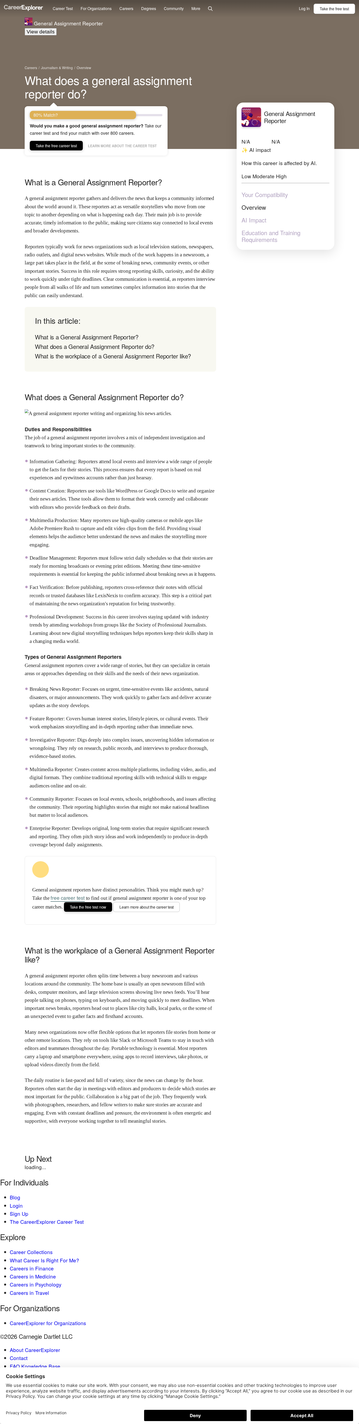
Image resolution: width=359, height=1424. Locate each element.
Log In (304, 8)
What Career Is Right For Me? (44, 1260)
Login (16, 1205)
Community (174, 8)
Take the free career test (56, 145)
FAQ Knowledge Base (35, 1366)
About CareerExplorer (35, 1349)
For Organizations (96, 8)
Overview (254, 207)
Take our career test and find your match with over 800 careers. (95, 129)
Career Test (63, 8)
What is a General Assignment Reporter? (86, 337)
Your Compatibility (265, 194)
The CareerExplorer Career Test (47, 1221)
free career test (68, 897)
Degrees (148, 8)
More (195, 8)
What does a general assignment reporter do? (108, 86)
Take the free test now (88, 907)
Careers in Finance (32, 1268)
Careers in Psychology (35, 1284)
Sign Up (19, 1213)
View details (41, 31)
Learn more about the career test (122, 145)
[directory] (120, 339)
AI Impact (254, 219)
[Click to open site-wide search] (210, 9)
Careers (126, 8)
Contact (19, 1357)
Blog (15, 1197)
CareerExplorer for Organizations (48, 1323)
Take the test (334, 8)
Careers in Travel (29, 1292)
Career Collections (31, 1252)
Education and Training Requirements (271, 236)
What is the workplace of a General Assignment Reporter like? (113, 356)
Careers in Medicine (33, 1276)
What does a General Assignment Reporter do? (94, 346)
